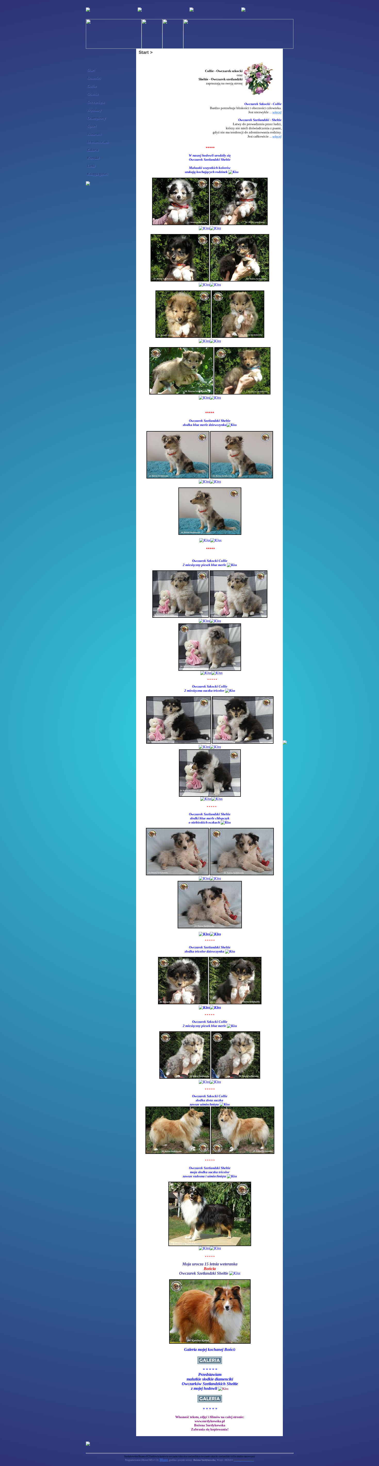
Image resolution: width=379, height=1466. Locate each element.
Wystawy (94, 110)
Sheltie (92, 94)
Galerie (92, 150)
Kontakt (93, 158)
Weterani (94, 134)
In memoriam (98, 142)
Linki (91, 166)
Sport (91, 126)
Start (91, 70)
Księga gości (97, 174)
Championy (96, 118)
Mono (164, 1460)
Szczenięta (95, 102)
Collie (91, 86)
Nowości (94, 78)
